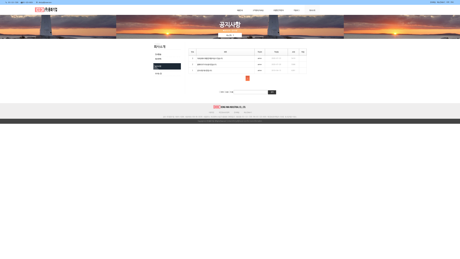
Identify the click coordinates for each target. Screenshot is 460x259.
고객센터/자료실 (258, 10)
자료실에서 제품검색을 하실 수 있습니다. (210, 58)
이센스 (294, 117)
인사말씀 (158, 54)
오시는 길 (158, 74)
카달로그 (296, 10)
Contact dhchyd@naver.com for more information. (244, 121)
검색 (272, 92)
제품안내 (240, 10)
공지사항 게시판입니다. (204, 71)
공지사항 (158, 66)
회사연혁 (158, 59)
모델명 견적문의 (278, 10)
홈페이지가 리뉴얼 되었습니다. (207, 65)
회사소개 (312, 10)
